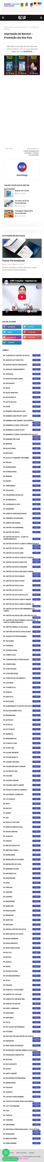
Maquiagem (20, 911)
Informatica (20, 873)
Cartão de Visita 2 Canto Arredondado (22, 544)
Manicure (20, 906)
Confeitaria (20, 664)
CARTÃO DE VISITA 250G (20, 548)
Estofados (20, 729)
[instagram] (11, 337)
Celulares (20, 641)
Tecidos (20, 1115)
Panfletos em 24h (20, 1004)
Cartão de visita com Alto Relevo (20, 558)
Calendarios (20, 499)
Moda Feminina (20, 938)
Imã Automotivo (20, 845)
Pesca (20, 1022)
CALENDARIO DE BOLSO (20, 495)
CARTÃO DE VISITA (20, 532)
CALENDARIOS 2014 (20, 504)
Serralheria (20, 1083)
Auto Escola (20, 402)
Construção (20, 669)
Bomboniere (20, 467)
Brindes (20, 476)
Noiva (20, 966)
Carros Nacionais (20, 523)
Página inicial (8, 27)
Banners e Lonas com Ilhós (20, 425)
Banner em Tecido (22, 190)
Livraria (20, 897)
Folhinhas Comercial (20, 794)
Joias (20, 883)
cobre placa (20, 655)
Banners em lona (20, 439)
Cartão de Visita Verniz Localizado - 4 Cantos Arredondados (21, 621)
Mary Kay (20, 920)
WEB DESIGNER (20, 1138)
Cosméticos (20, 687)
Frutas (20, 808)
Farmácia (20, 734)
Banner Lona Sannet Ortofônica (20, 421)
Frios (20, 804)
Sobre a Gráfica (21, 1153)
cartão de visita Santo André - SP (20, 604)
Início (12, 1153)
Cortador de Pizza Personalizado (22, 202)
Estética (20, 725)
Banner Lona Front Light (20, 416)
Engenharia (20, 715)
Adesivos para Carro (20, 379)
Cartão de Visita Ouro (20, 581)
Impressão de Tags (20, 864)
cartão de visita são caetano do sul (21, 616)
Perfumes (20, 1018)
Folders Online (20, 780)
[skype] (11, 332)
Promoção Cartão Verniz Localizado (21, 1050)
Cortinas (20, 683)
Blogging (18, 1157)
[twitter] (32, 327)
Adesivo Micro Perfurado (20, 365)
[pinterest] (32, 332)
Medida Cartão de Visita (20, 929)
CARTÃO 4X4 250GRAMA (20, 527)
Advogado (20, 383)
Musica (20, 962)
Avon (20, 406)
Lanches (20, 887)
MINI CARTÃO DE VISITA (20, 934)
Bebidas (20, 444)
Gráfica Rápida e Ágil (20, 827)
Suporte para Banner (20, 1097)
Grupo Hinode (20, 831)
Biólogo (20, 453)
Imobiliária (20, 855)
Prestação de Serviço (20, 1045)
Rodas (20, 1069)
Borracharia (20, 472)
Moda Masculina (20, 948)
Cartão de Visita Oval (20, 585)
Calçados (20, 490)
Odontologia (20, 971)
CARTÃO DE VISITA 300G (20, 553)
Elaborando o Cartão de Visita (20, 706)
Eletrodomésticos (20, 711)
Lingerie (20, 892)
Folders (20, 776)
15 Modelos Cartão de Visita (20, 355)
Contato (31, 1153)
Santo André (20, 1073)
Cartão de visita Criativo (20, 562)
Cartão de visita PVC (20, 590)
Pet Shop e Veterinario (20, 1027)
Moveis (20, 957)
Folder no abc (20, 771)
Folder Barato (20, 757)
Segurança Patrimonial (20, 1078)
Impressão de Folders (20, 859)
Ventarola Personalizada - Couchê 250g (22, 1129)
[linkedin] (11, 342)
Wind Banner (20, 1143)
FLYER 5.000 (20, 748)
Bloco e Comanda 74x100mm (20, 458)
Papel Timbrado (20, 1008)
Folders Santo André (20, 785)
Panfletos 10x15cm (20, 994)
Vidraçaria (20, 1134)
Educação (20, 701)
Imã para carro (20, 850)
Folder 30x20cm (20, 752)
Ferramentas (20, 738)
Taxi (20, 1111)
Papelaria (20, 1013)
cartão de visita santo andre (20, 599)
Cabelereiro (20, 486)
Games (20, 813)
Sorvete (20, 1092)
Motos (20, 952)
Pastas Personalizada (13, 260)
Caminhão (20, 509)
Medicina (20, 924)
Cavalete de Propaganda (20, 636)
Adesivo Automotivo (20, 360)
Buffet (20, 481)
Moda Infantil (20, 943)
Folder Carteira (20, 762)
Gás (20, 818)
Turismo (20, 1120)
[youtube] (32, 337)
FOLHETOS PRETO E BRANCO (20, 790)
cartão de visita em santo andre (20, 572)
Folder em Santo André (20, 766)
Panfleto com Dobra (20, 990)
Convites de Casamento (20, 678)
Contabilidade (20, 673)
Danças (20, 692)
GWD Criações (24, 1159)
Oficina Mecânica (20, 976)
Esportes (20, 720)
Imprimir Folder (20, 869)
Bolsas (20, 462)
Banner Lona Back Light (20, 411)
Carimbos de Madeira (20, 518)
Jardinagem (20, 878)
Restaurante (20, 1064)
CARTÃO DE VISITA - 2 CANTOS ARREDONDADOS (19, 538)
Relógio (20, 1059)
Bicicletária (20, 448)
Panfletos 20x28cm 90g (20, 999)
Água (20, 388)
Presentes (20, 1041)
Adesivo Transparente (20, 369)
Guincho (20, 836)
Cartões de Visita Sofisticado (20, 631)
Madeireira (20, 901)
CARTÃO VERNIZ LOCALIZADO (20, 627)
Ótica (20, 980)
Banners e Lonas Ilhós (20, 430)
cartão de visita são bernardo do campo (19, 610)
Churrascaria (20, 650)
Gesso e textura (20, 822)
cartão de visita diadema (20, 567)
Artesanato (20, 397)
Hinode (20, 841)
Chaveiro (20, 645)
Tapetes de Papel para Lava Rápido (20, 1102)
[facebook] (11, 327)
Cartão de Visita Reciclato (20, 595)
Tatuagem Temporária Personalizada (24, 212)
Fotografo (20, 799)
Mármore (20, 915)
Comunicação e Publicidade (20, 659)
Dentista (20, 697)
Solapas (20, 1087)
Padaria (20, 985)
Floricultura (20, 743)
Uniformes (20, 1124)
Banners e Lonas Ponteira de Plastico (22, 435)
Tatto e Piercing (20, 1106)
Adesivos (20, 374)
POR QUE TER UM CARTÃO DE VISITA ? (20, 1036)
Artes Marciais (20, 393)
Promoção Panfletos (20, 1055)
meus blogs (22, 175)
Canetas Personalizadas (20, 513)
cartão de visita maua (20, 576)
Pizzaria (20, 1031)
